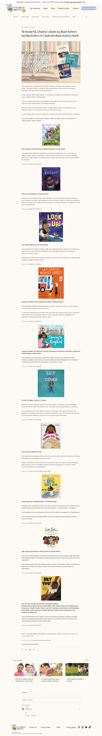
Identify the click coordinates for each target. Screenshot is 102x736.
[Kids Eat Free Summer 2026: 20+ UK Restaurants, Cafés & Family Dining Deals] (25, 669)
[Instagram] (82, 727)
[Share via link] (34, 649)
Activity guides (35, 16)
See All (86, 660)
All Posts (16, 16)
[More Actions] (79, 709)
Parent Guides (25, 16)
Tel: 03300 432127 (16, 732)
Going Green (45, 16)
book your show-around (73, 2)
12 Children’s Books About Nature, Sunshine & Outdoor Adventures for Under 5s (50, 680)
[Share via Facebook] (22, 649)
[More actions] (79, 27)
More (74, 16)
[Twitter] (86, 727)
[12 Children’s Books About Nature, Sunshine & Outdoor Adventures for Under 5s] (51, 669)
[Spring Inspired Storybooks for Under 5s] (76, 669)
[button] (86, 16)
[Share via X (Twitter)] (26, 649)
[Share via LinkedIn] (30, 649)
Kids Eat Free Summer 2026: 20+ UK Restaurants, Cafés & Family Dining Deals (24, 680)
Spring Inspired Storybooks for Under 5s (75, 680)
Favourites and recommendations (60, 16)
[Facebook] (79, 727)
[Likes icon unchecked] (26, 716)
